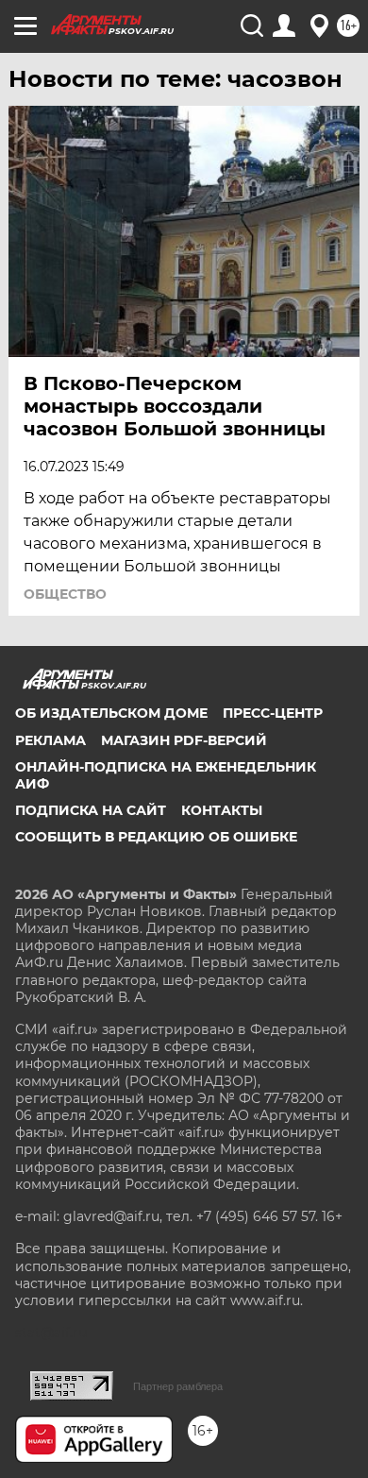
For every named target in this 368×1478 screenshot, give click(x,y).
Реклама (50, 740)
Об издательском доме (111, 713)
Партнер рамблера (178, 1386)
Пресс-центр (273, 713)
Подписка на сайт (90, 810)
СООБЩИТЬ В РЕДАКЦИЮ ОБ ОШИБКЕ (156, 836)
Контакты (221, 810)
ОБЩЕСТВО (65, 594)
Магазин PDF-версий (184, 740)
